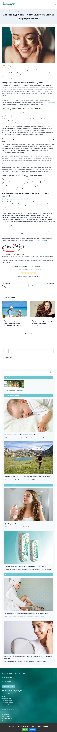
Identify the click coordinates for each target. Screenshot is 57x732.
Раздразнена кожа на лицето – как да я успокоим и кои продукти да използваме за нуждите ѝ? (28, 657)
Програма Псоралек (7, 718)
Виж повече (32, 729)
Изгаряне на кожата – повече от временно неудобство (14, 286)
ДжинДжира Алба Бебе (8, 696)
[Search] (50, 372)
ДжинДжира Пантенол (7, 704)
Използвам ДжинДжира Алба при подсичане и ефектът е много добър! (25, 566)
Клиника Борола (6, 714)
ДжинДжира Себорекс (7, 702)
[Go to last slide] (4, 316)
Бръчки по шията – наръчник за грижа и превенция (43, 286)
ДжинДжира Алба (6, 693)
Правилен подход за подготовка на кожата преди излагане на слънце (14, 323)
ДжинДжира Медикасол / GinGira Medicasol (15, 199)
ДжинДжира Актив (6, 698)
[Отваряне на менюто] (55, 4)
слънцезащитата (50, 102)
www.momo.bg (42, 240)
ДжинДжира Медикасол (8, 700)
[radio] (22, 273)
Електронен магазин (7, 711)
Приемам (25, 729)
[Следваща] (53, 316)
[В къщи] (9, 11)
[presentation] (14, 309)
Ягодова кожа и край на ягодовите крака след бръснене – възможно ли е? (26, 613)
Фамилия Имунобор (7, 720)
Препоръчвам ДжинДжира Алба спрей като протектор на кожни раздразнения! (27, 476)
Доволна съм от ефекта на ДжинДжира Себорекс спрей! (20, 434)
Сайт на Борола (6, 716)
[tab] (25, 333)
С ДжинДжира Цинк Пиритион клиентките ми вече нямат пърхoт (23, 524)
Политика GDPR (8, 686)
